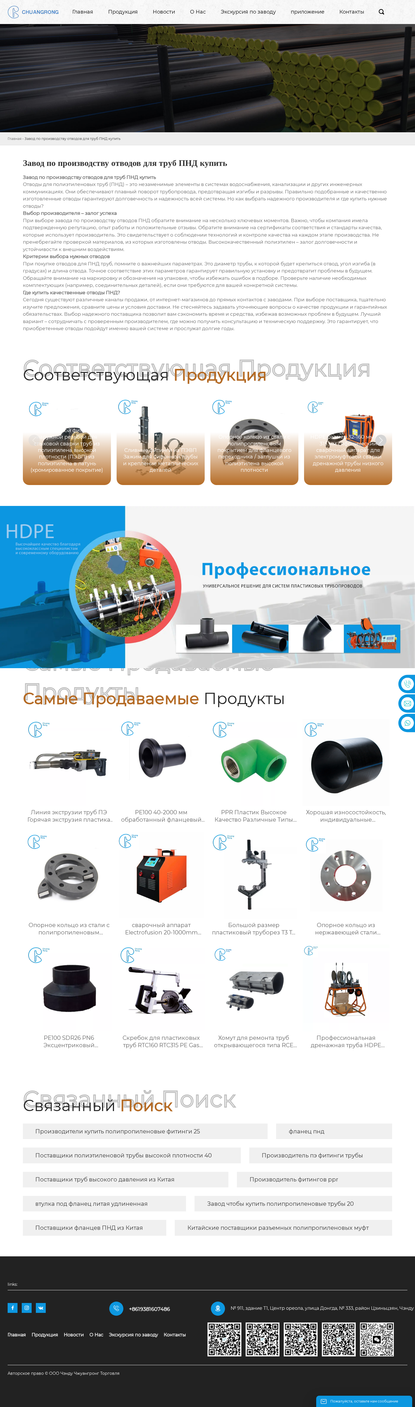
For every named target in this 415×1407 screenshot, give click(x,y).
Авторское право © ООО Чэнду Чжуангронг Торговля (63, 1373)
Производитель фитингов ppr (294, 1179)
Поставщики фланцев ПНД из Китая (89, 1227)
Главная (14, 139)
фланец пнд (306, 1131)
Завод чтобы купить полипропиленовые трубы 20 (280, 1203)
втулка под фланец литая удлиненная (91, 1203)
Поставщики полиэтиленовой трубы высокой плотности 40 (123, 1155)
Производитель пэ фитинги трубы (312, 1155)
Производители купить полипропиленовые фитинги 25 (117, 1131)
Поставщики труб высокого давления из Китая (104, 1179)
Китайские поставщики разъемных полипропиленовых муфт (278, 1227)
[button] (380, 440)
